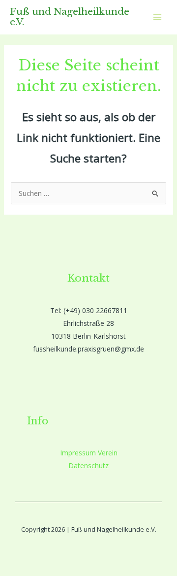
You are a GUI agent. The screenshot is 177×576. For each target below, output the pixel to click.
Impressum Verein (89, 452)
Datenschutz (88, 465)
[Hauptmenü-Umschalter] (157, 17)
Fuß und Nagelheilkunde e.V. (69, 17)
